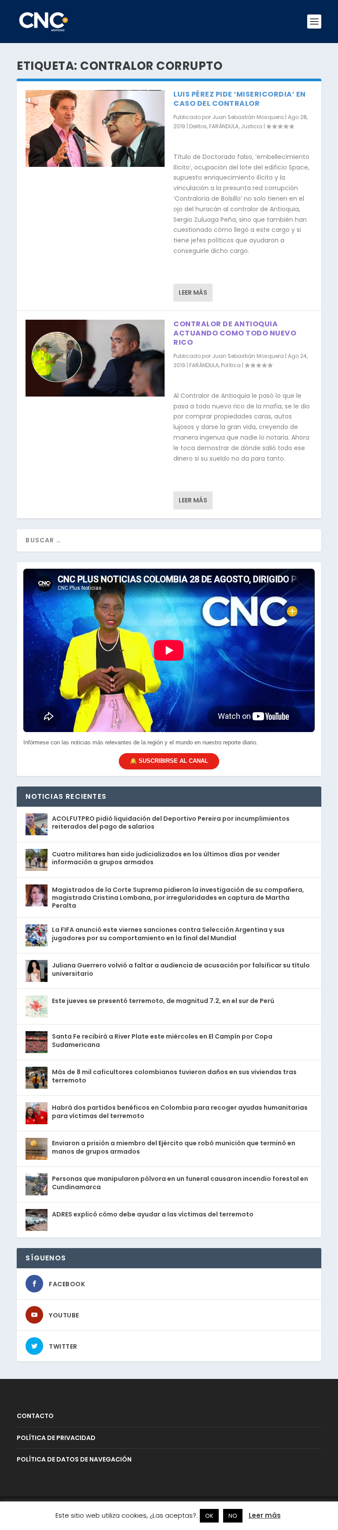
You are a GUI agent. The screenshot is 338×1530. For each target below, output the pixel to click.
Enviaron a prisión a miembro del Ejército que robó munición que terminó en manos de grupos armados (173, 1147)
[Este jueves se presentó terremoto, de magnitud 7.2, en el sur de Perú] (37, 1007)
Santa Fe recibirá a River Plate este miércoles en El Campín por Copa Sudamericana (162, 1040)
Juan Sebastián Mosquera (248, 117)
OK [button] (209, 1516)
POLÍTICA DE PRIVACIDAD (56, 1437)
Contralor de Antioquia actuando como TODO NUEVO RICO (234, 333)
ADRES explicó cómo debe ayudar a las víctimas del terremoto (153, 1214)
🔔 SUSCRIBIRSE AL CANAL (169, 761)
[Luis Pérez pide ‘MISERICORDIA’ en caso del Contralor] (95, 128)
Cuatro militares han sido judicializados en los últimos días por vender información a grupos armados (166, 858)
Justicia (251, 126)
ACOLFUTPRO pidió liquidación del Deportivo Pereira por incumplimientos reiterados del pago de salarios (171, 822)
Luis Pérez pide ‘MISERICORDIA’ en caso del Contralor (239, 98)
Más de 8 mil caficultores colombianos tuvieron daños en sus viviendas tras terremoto (174, 1076)
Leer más (193, 292)
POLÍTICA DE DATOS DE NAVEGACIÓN (74, 1459)
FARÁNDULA (224, 126)
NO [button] (232, 1516)
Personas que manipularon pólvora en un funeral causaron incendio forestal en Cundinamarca (180, 1182)
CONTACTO (35, 1415)
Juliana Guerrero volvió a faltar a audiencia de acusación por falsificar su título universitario (181, 969)
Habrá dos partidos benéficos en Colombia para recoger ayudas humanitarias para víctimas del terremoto (180, 1111)
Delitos (198, 126)
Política (231, 365)
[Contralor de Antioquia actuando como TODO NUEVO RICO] (95, 358)
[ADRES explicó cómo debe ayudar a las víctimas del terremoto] (37, 1220)
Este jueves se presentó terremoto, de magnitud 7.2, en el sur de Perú (163, 1000)
